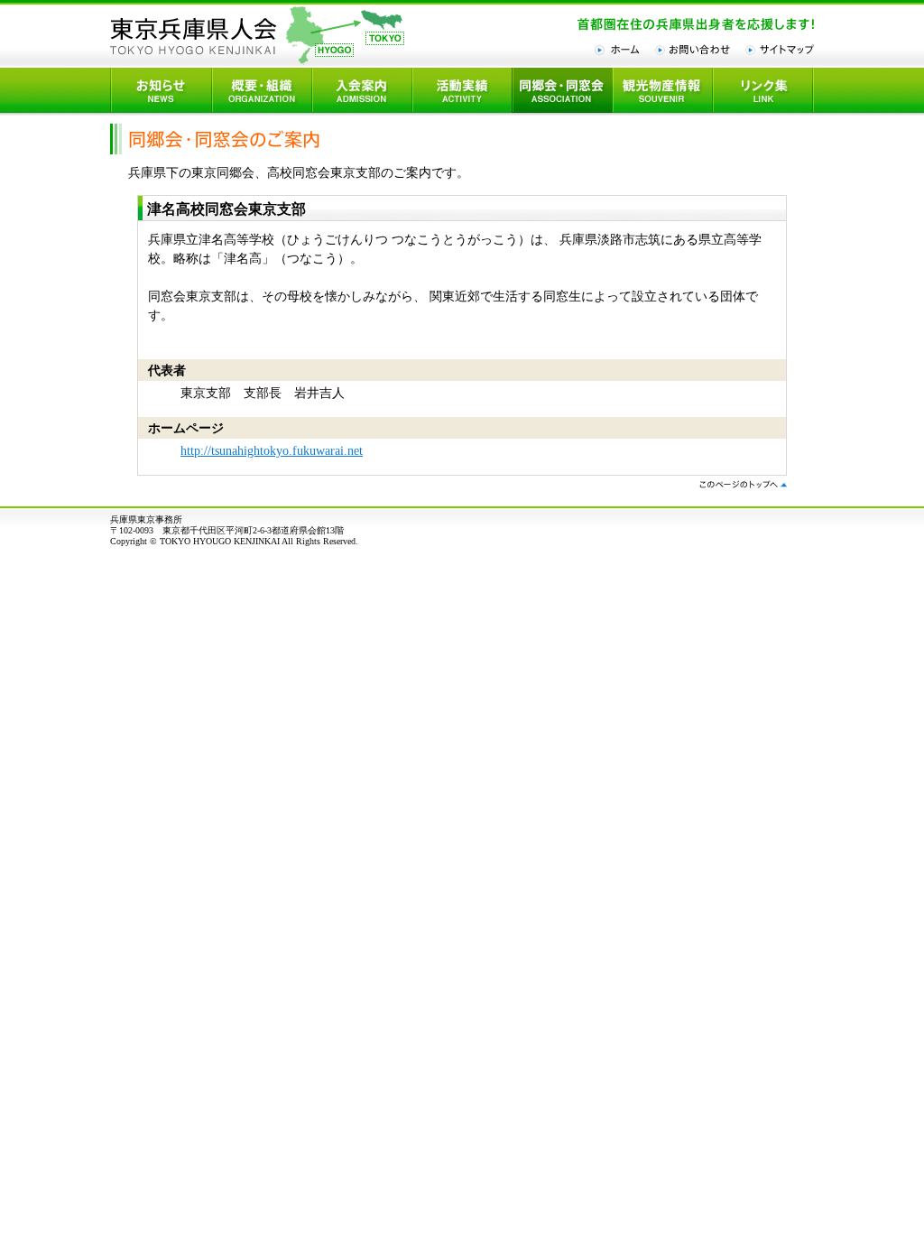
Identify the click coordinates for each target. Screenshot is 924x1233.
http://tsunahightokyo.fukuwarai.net (271, 451)
